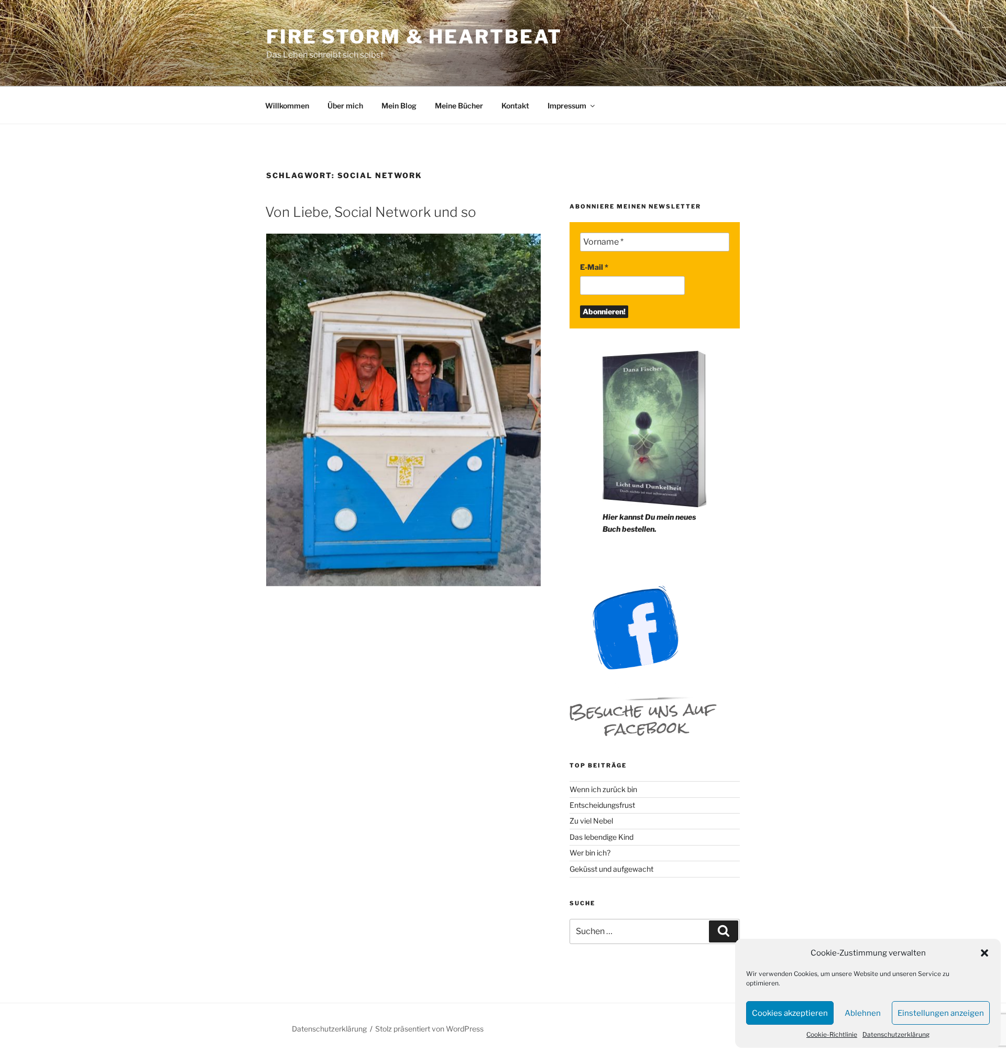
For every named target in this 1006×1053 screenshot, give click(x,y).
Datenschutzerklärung (896, 1034)
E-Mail (594, 266)
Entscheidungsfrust (602, 804)
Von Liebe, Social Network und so (370, 212)
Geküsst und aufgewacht (611, 868)
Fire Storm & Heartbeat (414, 36)
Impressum (567, 105)
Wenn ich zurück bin (603, 789)
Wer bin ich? (590, 852)
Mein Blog (399, 105)
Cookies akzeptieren (790, 1013)
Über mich (345, 105)
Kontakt (515, 105)
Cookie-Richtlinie (831, 1034)
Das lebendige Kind (601, 836)
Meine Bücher (459, 105)
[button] (984, 953)
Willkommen (287, 105)
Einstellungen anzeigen (941, 1013)
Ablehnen (863, 1013)
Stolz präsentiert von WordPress (429, 1028)
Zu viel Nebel (591, 820)
